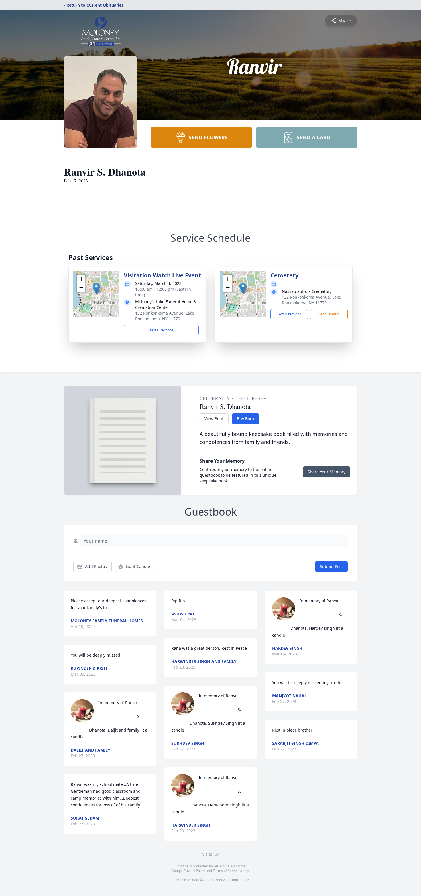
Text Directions (161, 330)
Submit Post (331, 566)
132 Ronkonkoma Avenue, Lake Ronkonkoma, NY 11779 (164, 315)
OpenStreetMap (216, 879)
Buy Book (245, 418)
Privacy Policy (194, 870)
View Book (214, 418)
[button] (96, 288)
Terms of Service (226, 870)
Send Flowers (329, 314)
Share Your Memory (326, 471)
